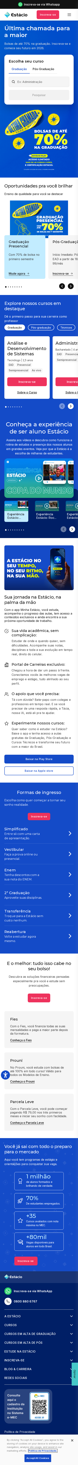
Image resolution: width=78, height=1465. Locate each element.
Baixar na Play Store (39, 759)
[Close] (72, 1440)
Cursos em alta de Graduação (30, 1333)
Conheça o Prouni (22, 1081)
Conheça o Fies (21, 1040)
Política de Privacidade (19, 1432)
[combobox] (42, 81)
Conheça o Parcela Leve (27, 1123)
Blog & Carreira (18, 1369)
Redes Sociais (15, 1378)
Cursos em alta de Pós (23, 1342)
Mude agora (17, 273)
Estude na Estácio (20, 1351)
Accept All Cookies (37, 1458)
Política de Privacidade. (42, 1450)
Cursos (10, 1325)
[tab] (19, 69)
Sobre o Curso (27, 392)
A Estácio (12, 1316)
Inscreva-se (48, 14)
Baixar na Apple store (39, 770)
